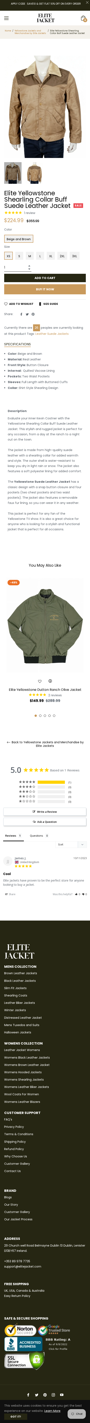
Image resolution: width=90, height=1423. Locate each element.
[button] (77, 894)
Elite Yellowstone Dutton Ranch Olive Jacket (45, 689)
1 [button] (36, 716)
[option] (45, 647)
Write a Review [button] (47, 812)
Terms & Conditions (18, 1134)
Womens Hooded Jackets (23, 1072)
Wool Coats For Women (21, 1094)
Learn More (52, 1411)
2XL (62, 256)
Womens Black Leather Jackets (27, 1057)
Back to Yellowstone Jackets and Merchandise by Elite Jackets (47, 744)
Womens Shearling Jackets (24, 1079)
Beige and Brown (19, 239)
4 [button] (49, 716)
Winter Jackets (15, 1010)
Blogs (8, 1197)
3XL (74, 256)
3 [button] (45, 716)
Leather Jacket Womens (22, 1050)
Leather (40, 334)
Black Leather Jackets (20, 981)
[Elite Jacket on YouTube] (61, 1394)
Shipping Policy (15, 1142)
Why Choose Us (15, 1156)
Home (8, 31)
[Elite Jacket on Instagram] (53, 1394)
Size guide (50, 304)
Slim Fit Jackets (15, 988)
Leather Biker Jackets (19, 1003)
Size (7, 247)
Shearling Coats (15, 995)
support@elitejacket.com (22, 1266)
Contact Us (12, 1171)
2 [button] (40, 716)
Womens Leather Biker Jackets (26, 1087)
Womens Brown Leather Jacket (27, 1065)
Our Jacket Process (18, 1219)
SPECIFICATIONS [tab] (17, 344)
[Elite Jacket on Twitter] (36, 1394)
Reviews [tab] (10, 835)
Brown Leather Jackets (20, 973)
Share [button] (11, 894)
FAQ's (8, 1119)
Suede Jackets (58, 334)
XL (50, 256)
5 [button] (54, 716)
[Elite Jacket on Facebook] (28, 1394)
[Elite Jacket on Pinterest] (45, 1394)
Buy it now (45, 289)
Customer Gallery (17, 1164)
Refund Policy (14, 1149)
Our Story (11, 1205)
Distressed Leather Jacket (23, 1018)
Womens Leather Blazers (22, 1102)
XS (8, 256)
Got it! (15, 1416)
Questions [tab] (36, 835)
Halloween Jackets (17, 1032)
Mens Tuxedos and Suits (21, 1025)
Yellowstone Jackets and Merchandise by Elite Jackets (30, 32)
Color (8, 229)
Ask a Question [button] (47, 822)
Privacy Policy (14, 1127)
